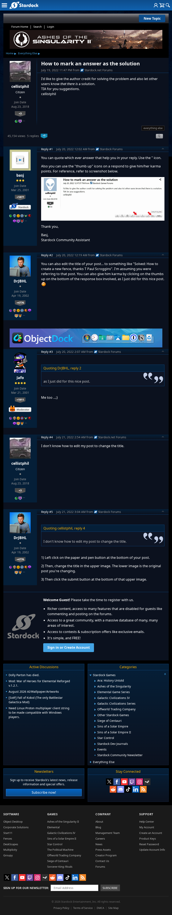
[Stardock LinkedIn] (135, 789)
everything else (153, 128)
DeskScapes (10, 844)
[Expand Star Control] (95, 738)
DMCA (100, 908)
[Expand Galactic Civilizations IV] (95, 698)
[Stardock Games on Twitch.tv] (132, 782)
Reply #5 (47, 512)
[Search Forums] (168, 5)
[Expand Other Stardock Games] (95, 715)
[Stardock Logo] (24, 5)
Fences (7, 838)
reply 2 (75, 368)
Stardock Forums (111, 149)
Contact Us (102, 861)
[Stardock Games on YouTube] (124, 782)
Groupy (8, 855)
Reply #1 (47, 149)
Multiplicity (10, 850)
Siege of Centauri (57, 861)
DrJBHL (20, 280)
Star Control (54, 844)
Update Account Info (152, 850)
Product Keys (147, 838)
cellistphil (20, 86)
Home (9, 53)
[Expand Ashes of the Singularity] (95, 687)
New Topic (152, 18)
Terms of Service (83, 908)
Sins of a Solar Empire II (61, 838)
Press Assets (103, 850)
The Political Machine (60, 850)
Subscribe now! (44, 792)
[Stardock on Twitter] (109, 782)
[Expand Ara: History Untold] (95, 681)
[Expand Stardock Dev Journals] (95, 744)
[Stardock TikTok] (128, 789)
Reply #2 (47, 255)
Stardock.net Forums (99, 70)
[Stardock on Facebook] (117, 782)
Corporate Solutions (16, 827)
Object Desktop (13, 821)
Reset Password (149, 844)
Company (103, 814)
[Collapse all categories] (165, 674)
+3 (20, 113)
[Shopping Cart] (161, 5)
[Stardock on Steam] (147, 782)
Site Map (113, 908)
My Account (146, 827)
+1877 (20, 197)
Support (146, 814)
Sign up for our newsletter (25, 888)
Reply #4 (47, 437)
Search (37, 26)
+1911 (20, 399)
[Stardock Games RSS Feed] (143, 789)
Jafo (20, 377)
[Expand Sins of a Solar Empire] (95, 727)
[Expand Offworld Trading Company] (95, 710)
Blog (98, 827)
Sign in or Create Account (68, 647)
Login (50, 26)
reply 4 (79, 528)
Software (11, 814)
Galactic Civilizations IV (61, 833)
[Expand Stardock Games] (90, 675)
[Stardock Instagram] (139, 782)
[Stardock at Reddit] (113, 789)
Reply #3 (47, 352)
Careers (100, 838)
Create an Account (150, 833)
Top (163, 149)
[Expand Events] (95, 750)
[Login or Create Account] (156, 5)
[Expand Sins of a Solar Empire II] (95, 732)
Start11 (7, 833)
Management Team (107, 833)
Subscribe (110, 888)
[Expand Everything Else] (90, 762)
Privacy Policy (61, 908)
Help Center (146, 821)
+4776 (20, 302)
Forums (100, 866)
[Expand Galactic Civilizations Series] (95, 704)
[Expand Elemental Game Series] (95, 692)
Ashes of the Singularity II (63, 821)
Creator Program (106, 855)
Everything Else (27, 53)
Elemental (53, 827)
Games (52, 814)
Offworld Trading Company (64, 855)
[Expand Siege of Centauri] (95, 721)
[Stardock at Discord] (120, 789)
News (98, 844)
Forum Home (19, 26)
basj (20, 175)
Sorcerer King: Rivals (59, 866)
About (99, 821)
